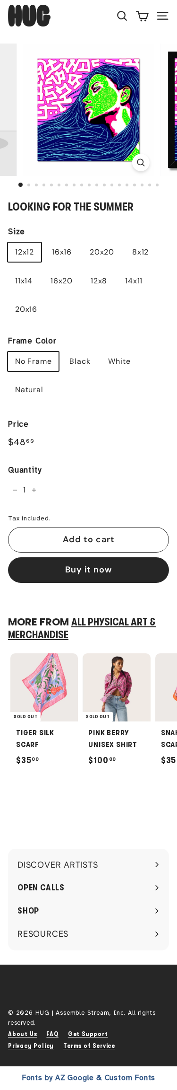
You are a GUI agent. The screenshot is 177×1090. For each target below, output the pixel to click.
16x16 (62, 252)
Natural (29, 390)
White (119, 361)
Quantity (24, 470)
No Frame (33, 361)
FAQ (52, 1033)
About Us (22, 1033)
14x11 (134, 281)
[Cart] (142, 15)
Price (18, 424)
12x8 (99, 281)
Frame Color (32, 341)
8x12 (140, 252)
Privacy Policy (31, 1045)
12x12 (24, 252)
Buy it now (88, 569)
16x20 (62, 281)
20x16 (26, 309)
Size (16, 232)
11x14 (24, 281)
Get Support (88, 1033)
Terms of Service (89, 1045)
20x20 (102, 252)
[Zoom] (141, 162)
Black (79, 361)
